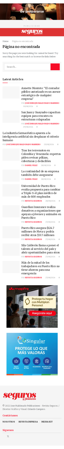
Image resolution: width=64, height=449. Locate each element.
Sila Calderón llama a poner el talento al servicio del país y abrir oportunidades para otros (40, 249)
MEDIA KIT (47, 421)
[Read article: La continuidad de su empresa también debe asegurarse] (11, 176)
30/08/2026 (28, 106)
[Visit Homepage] (32, 32)
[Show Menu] (4, 32)
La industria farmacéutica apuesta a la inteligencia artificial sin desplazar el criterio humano (31, 136)
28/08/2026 (46, 165)
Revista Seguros (33, 201)
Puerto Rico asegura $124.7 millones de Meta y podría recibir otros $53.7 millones (37, 231)
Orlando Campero (36, 409)
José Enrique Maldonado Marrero (42, 103)
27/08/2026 (50, 222)
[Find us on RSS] (17, 436)
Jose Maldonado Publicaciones (25, 405)
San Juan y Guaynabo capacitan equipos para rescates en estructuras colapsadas (40, 116)
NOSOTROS (9, 421)
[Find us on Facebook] (3, 436)
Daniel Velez (31, 165)
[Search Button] (60, 32)
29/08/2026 (28, 127)
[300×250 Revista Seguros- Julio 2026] (32, 306)
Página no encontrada (22, 41)
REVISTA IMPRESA (28, 421)
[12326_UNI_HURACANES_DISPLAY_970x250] (32, 11)
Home (5, 41)
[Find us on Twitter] (8, 436)
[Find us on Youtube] (12, 436)
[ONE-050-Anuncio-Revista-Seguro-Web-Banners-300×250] (32, 354)
